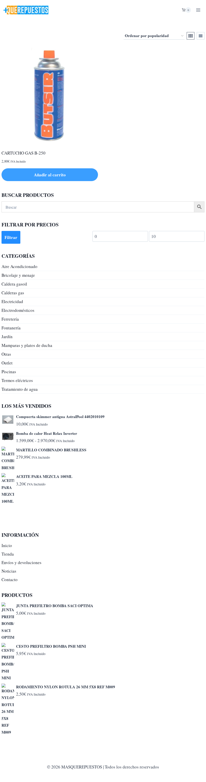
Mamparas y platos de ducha (27, 345)
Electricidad (12, 301)
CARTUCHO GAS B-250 (23, 153)
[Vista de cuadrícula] (190, 36)
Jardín (7, 336)
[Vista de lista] (200, 36)
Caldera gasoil (14, 284)
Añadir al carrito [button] (50, 175)
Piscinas (9, 371)
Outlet (7, 363)
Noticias (9, 571)
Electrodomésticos (18, 310)
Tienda (8, 554)
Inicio (7, 545)
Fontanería (11, 328)
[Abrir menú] (198, 10)
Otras (6, 354)
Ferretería (10, 319)
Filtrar (11, 237)
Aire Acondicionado (19, 266)
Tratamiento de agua (20, 389)
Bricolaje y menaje (18, 275)
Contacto (10, 579)
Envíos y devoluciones (21, 562)
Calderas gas (13, 293)
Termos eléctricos (17, 380)
